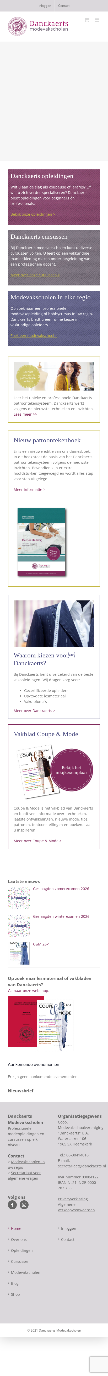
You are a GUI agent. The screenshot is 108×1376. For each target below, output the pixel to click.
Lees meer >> (25, 414)
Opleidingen (22, 1250)
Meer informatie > (29, 489)
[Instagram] (24, 1204)
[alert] (54, 1076)
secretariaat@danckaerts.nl (82, 1165)
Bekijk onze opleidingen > (32, 214)
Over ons (19, 1239)
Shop (15, 1294)
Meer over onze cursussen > (35, 274)
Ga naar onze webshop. (28, 990)
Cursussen (20, 1261)
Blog (15, 1283)
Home (16, 1228)
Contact (67, 1239)
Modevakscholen (25, 1272)
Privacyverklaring (73, 1198)
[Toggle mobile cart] (86, 19)
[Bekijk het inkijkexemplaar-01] (54, 744)
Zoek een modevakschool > (33, 335)
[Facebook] (12, 1204)
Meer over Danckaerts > (34, 710)
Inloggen (68, 1228)
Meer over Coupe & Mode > (38, 840)
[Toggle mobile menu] (97, 19)
